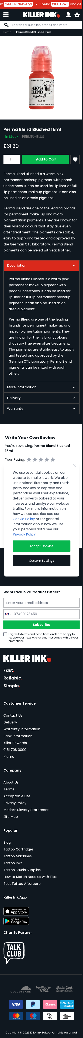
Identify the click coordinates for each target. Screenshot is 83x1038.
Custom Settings (40, 560)
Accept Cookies (40, 546)
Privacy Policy (46, 534)
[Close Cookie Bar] (71, 465)
